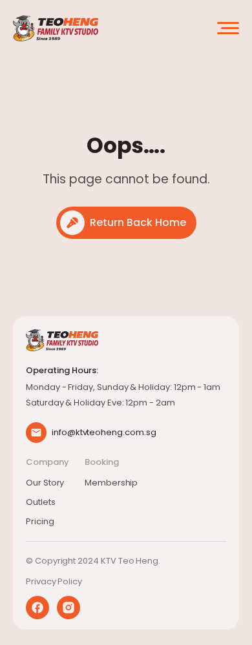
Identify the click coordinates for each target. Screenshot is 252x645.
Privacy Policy (54, 581)
